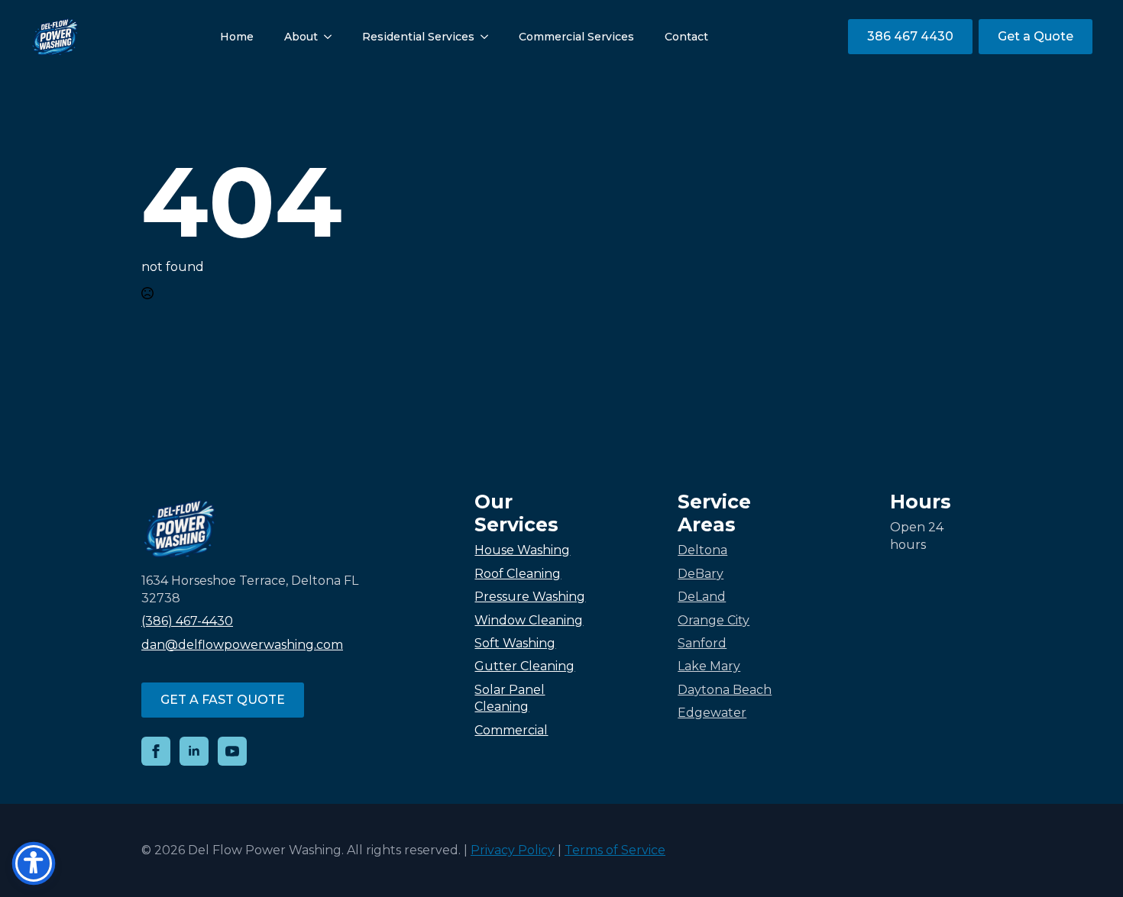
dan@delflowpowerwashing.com (242, 644)
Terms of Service (615, 850)
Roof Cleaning (517, 573)
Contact (686, 37)
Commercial (511, 730)
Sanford (702, 643)
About (301, 37)
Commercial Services (576, 37)
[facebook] (155, 751)
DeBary (700, 573)
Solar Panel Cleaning (509, 698)
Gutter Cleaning (524, 666)
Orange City (713, 620)
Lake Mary (709, 666)
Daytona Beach (725, 689)
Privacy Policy (513, 850)
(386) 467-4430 (187, 621)
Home (237, 37)
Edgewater (712, 712)
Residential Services (418, 37)
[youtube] (232, 751)
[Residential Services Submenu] (488, 36)
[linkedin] (194, 751)
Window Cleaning (528, 620)
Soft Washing (514, 643)
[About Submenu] (332, 36)
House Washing (522, 550)
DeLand (702, 596)
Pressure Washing (529, 596)
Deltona (702, 550)
